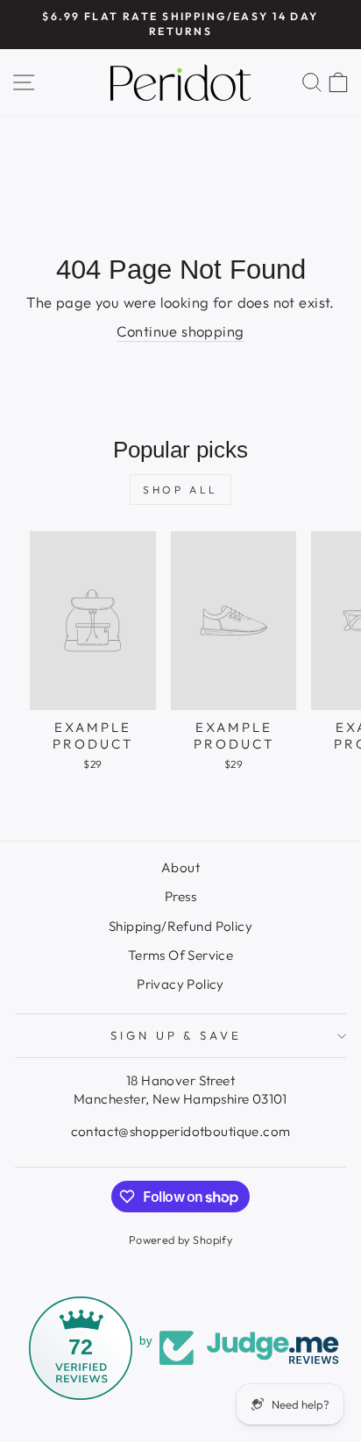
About (180, 867)
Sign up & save (176, 1035)
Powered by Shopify (180, 1239)
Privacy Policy (180, 984)
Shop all (180, 489)
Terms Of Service (181, 955)
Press (180, 896)
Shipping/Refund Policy (180, 926)
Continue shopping (180, 331)
